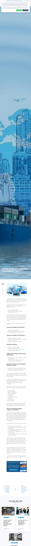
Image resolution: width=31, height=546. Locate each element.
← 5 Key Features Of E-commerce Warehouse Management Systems (6, 489)
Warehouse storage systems (12, 340)
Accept (19, 10)
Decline (25, 10)
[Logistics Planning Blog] (15, 489)
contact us (22, 450)
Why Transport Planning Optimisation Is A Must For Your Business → (24, 489)
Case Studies (24, 379)
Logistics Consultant (15, 298)
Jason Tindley (5, 274)
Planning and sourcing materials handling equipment (17, 349)
